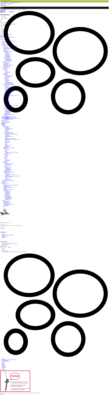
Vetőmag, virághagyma (7, 57)
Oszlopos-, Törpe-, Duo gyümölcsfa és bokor (11, 95)
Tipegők (5, 42)
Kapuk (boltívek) (7, 80)
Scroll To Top (4, 369)
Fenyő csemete (7, 104)
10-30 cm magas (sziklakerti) (9, 75)
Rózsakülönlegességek (8, 111)
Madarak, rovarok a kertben (7, 65)
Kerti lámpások (6, 64)
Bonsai (6, 78)
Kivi (6, 91)
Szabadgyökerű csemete (7, 113)
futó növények (7, 72)
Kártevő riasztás (6, 47)
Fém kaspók (7, 53)
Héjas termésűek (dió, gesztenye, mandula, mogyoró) (12, 118)
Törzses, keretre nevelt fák (9, 83)
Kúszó (6, 151)
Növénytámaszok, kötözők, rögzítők (8, 187)
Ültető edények (6, 190)
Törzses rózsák (7, 170)
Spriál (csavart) (7, 81)
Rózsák (5, 108)
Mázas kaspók (7, 192)
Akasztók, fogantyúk (6, 62)
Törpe (6, 107)
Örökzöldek (5, 102)
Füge (6, 89)
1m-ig (6, 158)
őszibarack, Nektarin (8, 121)
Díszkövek (3, 181)
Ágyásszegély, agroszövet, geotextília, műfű (8, 41)
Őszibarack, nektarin (8, 94)
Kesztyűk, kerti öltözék (7, 186)
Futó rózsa (6, 166)
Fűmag (5, 46)
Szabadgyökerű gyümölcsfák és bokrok (9, 114)
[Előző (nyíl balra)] (0, 395)
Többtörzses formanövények (9, 82)
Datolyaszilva (7, 88)
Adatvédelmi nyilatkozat (5, 244)
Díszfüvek (5, 73)
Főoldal (1, 11)
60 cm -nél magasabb (8, 77)
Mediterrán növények (6, 101)
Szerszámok (5, 50)
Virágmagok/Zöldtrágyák (8, 60)
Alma (6, 85)
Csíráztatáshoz (7, 199)
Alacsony (6, 99)
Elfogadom (1, 393)
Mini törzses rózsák (8, 110)
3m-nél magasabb (7, 71)
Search (9, 247)
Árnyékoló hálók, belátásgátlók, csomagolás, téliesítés (11, 45)
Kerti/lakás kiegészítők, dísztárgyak (8, 204)
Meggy (6, 120)
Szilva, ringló (7, 122)
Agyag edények (7, 52)
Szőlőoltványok (7, 97)
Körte (6, 92)
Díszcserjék (5, 69)
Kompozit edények (8, 54)
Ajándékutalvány (6, 68)
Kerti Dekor (3, 200)
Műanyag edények (7, 55)
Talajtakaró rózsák (7, 112)
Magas (6, 100)
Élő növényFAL (6, 162)
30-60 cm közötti (7, 76)
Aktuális (4, 11)
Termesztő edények (8, 56)
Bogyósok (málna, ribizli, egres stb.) (10, 174)
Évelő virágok (6, 74)
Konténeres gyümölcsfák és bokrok (8, 84)
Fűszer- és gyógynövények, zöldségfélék (9, 147)
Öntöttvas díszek (6, 66)
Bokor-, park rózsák (8, 109)
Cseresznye (7, 87)
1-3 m (6, 70)
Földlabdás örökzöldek (8, 106)
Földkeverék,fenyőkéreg (5, 44)
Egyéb (3, 43)
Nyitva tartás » (2, 1)
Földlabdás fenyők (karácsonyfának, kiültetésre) (11, 105)
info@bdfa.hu (2, 228)
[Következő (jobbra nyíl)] (1, 395)
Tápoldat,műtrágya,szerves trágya (8, 51)
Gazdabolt (3, 183)
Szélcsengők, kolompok (7, 67)
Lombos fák (5, 98)
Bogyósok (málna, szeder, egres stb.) (10, 138)
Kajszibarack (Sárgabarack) (9, 119)
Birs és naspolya (7, 173)
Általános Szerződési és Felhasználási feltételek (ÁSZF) (9, 243)
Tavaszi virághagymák (8, 59)
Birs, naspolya (7, 86)
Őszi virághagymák (8, 58)
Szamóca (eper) (7, 96)
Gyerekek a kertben (6, 63)
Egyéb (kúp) (7, 79)
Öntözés (5, 49)
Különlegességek (7, 93)
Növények (3, 125)
